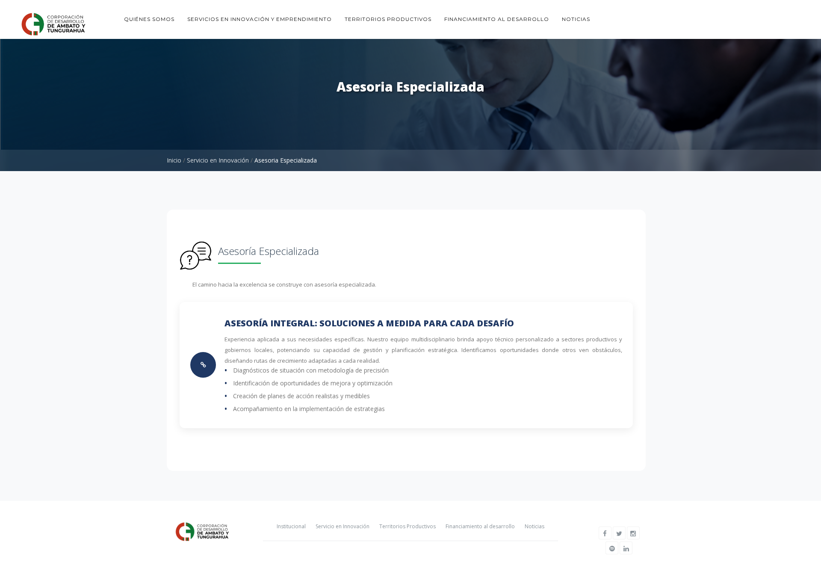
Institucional (291, 526)
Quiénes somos (149, 19)
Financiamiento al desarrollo (496, 19)
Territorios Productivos (407, 526)
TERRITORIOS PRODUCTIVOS (388, 19)
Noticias (576, 19)
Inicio (174, 160)
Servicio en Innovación (218, 160)
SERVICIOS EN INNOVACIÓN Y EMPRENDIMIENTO (259, 19)
